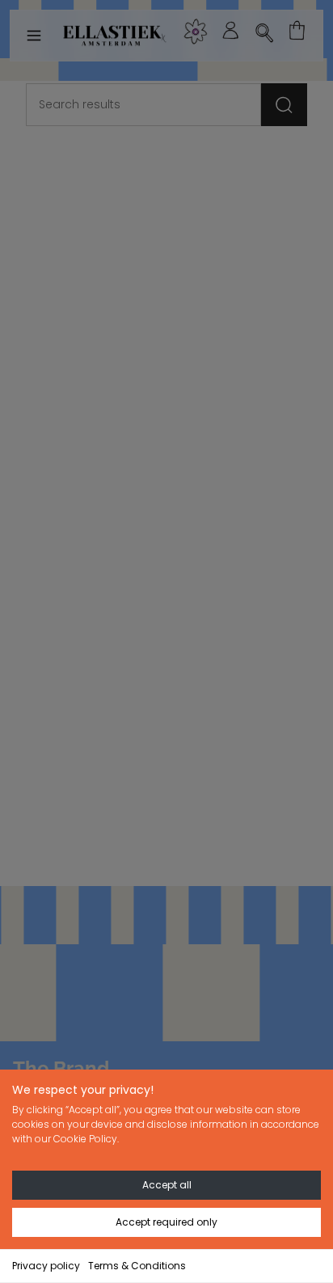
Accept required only (166, 1222)
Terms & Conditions (137, 1265)
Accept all (167, 1185)
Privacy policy (46, 1265)
